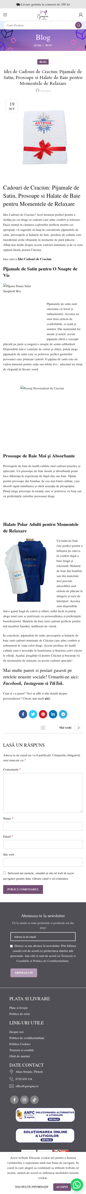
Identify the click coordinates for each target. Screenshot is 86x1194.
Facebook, (13, 683)
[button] (77, 1185)
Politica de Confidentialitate (51, 961)
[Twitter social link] (33, 714)
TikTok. (56, 683)
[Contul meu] (81, 14)
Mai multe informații (31, 1187)
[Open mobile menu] (5, 14)
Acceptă (62, 1187)
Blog (49, 45)
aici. (47, 698)
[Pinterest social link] (43, 714)
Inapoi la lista (43, 728)
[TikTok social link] (34, 1100)
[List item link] (45, 1071)
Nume (8, 818)
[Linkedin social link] (53, 714)
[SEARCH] (78, 25)
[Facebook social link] (23, 714)
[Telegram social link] (63, 714)
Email (8, 836)
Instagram (34, 683)
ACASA (38, 45)
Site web (8, 854)
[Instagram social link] (24, 1100)
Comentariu (12, 769)
